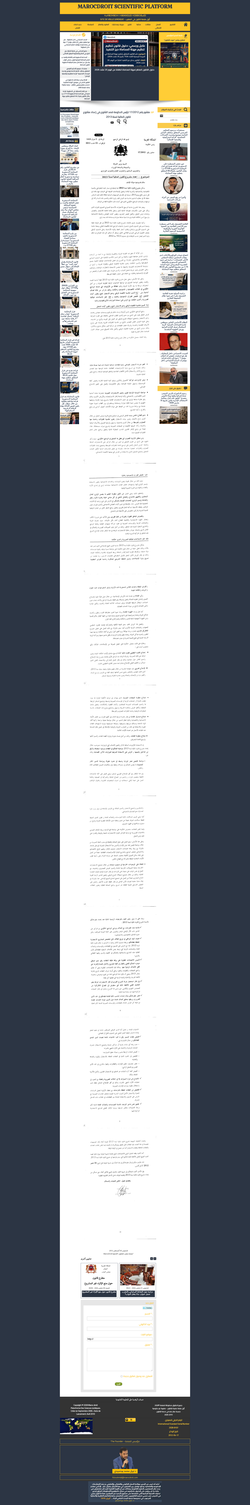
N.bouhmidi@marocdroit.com (125, 1477)
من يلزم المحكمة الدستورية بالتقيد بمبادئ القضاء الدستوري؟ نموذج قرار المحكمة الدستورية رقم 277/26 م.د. (69, 239)
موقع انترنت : (146, 1334)
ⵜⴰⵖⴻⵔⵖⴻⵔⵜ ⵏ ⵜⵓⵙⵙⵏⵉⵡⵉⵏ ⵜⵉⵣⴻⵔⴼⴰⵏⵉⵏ (125, 15)
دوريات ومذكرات (118, 24)
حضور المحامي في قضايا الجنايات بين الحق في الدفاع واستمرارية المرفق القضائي (76, 52)
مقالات (148, 24)
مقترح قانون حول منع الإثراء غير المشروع (99, 1292)
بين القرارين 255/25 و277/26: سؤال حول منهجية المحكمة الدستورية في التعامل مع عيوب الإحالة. (70, 290)
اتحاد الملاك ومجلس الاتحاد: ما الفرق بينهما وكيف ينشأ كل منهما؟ (70, 148)
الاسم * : (148, 1314)
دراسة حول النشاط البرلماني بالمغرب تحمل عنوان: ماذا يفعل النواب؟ (137, 1293)
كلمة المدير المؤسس (174, 35)
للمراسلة (90, 24)
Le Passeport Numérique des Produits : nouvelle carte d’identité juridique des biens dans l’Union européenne (69, 118)
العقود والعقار (103, 24)
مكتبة (138, 24)
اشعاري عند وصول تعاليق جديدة (137, 1376)
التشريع (172, 24)
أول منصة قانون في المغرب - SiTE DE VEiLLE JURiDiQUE (125, 19)
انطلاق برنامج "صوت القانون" (174, 40)
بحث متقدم (173, 119)
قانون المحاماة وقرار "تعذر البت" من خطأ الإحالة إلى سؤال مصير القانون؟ (69, 265)
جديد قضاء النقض (78, 26)
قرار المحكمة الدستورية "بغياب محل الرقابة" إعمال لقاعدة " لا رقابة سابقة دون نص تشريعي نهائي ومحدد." (70, 317)
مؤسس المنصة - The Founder (125, 1441)
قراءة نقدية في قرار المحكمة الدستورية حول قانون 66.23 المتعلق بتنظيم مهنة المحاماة (70, 375)
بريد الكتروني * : (145, 1324)
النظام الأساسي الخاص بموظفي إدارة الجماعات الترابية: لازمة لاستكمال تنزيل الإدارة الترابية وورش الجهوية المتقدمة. (174, 325)
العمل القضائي (158, 26)
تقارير (130, 24)
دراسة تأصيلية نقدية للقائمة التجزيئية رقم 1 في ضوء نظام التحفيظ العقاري (174, 295)
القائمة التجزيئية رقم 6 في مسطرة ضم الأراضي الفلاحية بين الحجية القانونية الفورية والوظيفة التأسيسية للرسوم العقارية (174, 227)
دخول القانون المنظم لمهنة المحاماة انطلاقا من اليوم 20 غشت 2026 (124, 70)
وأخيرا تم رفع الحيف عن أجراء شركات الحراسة (174, 198)
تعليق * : (148, 1345)
